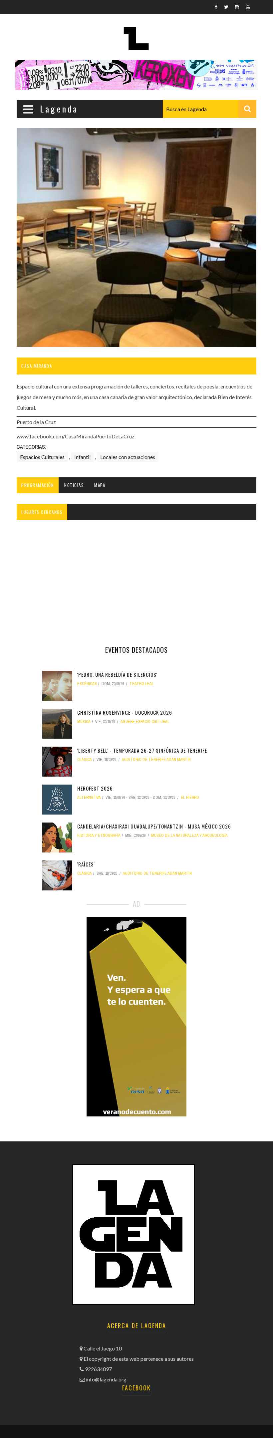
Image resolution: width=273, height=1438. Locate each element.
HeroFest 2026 (95, 788)
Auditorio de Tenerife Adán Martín (156, 759)
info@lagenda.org (106, 1379)
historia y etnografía (99, 835)
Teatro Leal (142, 683)
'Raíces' (86, 864)
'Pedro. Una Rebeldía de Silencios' (117, 674)
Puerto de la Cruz (36, 422)
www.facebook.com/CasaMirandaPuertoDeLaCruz (76, 436)
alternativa (89, 797)
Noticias (74, 485)
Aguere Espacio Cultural (145, 721)
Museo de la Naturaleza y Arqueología (189, 835)
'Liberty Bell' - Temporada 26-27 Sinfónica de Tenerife (142, 750)
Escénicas (87, 683)
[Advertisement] (136, 578)
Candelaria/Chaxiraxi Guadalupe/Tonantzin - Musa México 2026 (154, 826)
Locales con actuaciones (127, 457)
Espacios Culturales (42, 457)
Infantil (82, 457)
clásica (84, 759)
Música (84, 721)
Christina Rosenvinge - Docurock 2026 (124, 712)
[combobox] (209, 109)
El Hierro (190, 797)
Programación (37, 485)
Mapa (99, 485)
